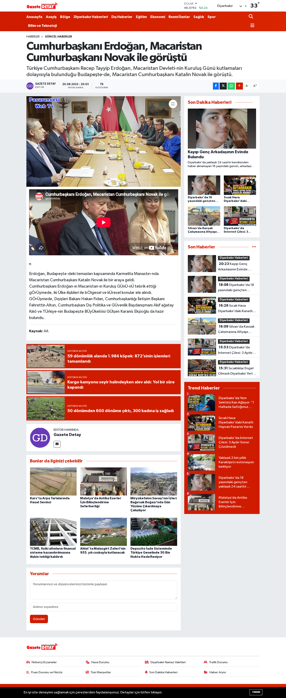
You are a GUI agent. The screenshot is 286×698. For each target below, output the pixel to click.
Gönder (39, 619)
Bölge (65, 17)
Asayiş (51, 17)
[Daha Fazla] (239, 86)
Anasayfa (34, 17)
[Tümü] (254, 247)
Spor (211, 17)
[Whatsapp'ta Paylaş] (231, 86)
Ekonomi (157, 17)
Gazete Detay (67, 435)
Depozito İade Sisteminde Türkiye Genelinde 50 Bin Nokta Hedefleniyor (151, 552)
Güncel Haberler (58, 36)
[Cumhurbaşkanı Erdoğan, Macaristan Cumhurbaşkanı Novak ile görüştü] (103, 141)
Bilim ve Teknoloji (42, 25)
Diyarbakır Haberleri (91, 17)
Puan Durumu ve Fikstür (47, 672)
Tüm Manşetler (100, 672)
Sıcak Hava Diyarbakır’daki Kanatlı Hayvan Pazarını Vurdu (235, 309)
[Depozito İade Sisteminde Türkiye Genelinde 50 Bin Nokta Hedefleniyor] (153, 531)
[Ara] (251, 16)
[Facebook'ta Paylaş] (216, 86)
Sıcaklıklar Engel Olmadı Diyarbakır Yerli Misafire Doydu (236, 371)
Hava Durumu (100, 662)
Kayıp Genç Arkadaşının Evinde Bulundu (232, 267)
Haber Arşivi (217, 672)
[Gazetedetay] (42, 6)
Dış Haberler (121, 17)
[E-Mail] (57, 444)
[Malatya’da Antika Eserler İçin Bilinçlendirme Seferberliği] (103, 481)
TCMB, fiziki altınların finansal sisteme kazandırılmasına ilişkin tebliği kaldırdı (53, 552)
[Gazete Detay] (40, 437)
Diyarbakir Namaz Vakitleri (168, 662)
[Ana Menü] (252, 25)
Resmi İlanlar (179, 17)
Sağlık (198, 17)
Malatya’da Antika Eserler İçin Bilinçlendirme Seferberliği (100, 502)
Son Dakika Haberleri (163, 672)
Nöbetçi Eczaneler (44, 662)
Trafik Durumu (218, 662)
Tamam (256, 692)
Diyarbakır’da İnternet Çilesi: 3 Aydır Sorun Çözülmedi (235, 350)
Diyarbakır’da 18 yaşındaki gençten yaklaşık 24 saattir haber (237, 288)
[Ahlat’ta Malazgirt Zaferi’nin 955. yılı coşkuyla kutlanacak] (103, 531)
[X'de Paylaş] (223, 86)
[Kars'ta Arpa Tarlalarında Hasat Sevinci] (53, 481)
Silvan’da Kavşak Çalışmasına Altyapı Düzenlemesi (236, 330)
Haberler (33, 36)
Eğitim (141, 17)
